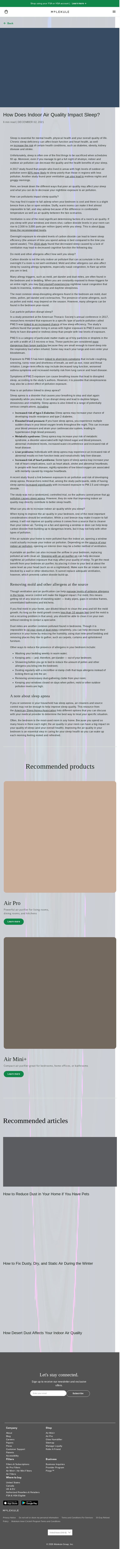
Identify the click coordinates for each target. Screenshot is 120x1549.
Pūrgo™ (50, 1470)
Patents (10, 1452)
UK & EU (10, 1489)
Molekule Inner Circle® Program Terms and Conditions (35, 1521)
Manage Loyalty (54, 1446)
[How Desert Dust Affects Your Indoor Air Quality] (60, 1300)
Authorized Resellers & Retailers (23, 1492)
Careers (10, 1439)
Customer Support (15, 1449)
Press (9, 1446)
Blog (8, 1436)
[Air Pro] (60, 836)
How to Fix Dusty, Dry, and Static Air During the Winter (48, 1263)
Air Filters (11, 1474)
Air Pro (49, 1436)
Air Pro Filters (13, 1467)
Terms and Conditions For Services (77, 1518)
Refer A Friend (53, 1449)
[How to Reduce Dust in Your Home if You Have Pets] (60, 1162)
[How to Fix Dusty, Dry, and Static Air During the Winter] (60, 1231)
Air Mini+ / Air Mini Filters (19, 1470)
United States (13, 1482)
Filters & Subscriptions (17, 1464)
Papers (9, 1442)
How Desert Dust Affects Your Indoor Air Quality (42, 1333)
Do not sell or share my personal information (39, 1518)
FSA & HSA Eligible (16, 1495)
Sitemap (50, 1442)
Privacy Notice (9, 1518)
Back (10, 23)
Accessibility (12, 1455)
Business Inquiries (55, 1464)
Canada (10, 1486)
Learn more (16, 922)
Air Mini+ (50, 1433)
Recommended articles (35, 1121)
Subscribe (78, 1393)
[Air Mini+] (60, 992)
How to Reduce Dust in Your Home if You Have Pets (46, 1194)
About (9, 1433)
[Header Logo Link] (60, 12)
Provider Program (55, 1467)
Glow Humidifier (54, 1439)
